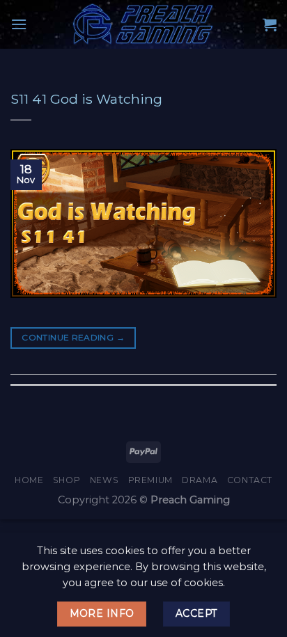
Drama (199, 480)
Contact (249, 480)
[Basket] (270, 24)
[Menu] (18, 24)
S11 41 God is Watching (86, 99)
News (104, 480)
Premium (150, 480)
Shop (66, 480)
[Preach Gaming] (143, 24)
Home (29, 480)
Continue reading (73, 337)
